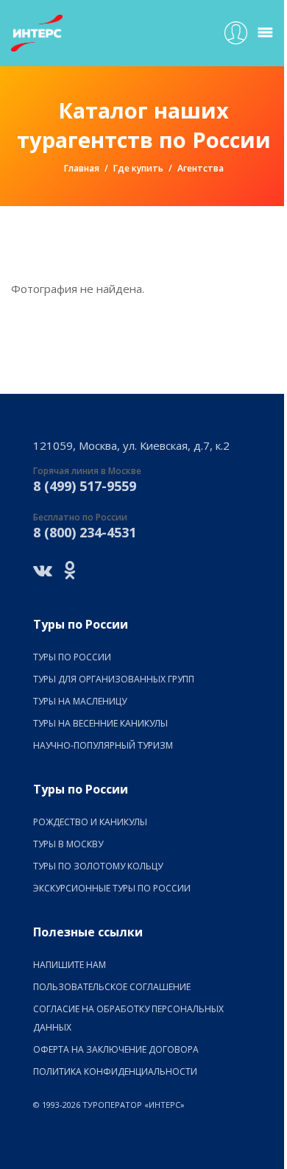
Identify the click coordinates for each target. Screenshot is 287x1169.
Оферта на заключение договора (116, 1049)
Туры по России (72, 657)
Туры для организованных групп (113, 679)
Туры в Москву (68, 844)
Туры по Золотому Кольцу (98, 866)
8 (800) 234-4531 (84, 532)
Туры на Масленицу (80, 701)
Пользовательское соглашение (112, 987)
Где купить (138, 168)
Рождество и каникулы (90, 822)
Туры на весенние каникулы (100, 723)
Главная (81, 168)
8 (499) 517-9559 (84, 486)
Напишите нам (69, 964)
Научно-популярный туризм (103, 745)
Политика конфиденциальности (115, 1071)
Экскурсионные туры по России (112, 888)
